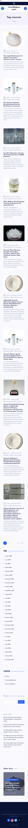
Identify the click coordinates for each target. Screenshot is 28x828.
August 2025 (8, 594)
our (16, 51)
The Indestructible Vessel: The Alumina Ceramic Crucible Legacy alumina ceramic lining (14, 744)
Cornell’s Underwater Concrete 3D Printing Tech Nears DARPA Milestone (14, 154)
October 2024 (9, 632)
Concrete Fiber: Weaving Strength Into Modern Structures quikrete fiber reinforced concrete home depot (12, 253)
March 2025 (8, 613)
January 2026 (8, 575)
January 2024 (8, 655)
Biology (7, 676)
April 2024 (8, 648)
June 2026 (8, 559)
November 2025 (9, 582)
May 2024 (7, 644)
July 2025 (7, 598)
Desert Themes (14, 816)
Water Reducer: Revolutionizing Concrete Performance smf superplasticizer (14, 203)
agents (12, 349)
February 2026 (9, 571)
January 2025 (8, 621)
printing (18, 148)
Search (6, 696)
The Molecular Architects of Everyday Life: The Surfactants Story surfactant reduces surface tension (13, 737)
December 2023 (9, 659)
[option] (14, 784)
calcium (19, 503)
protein (17, 399)
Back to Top (15, 824)
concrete (13, 51)
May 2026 (7, 563)
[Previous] (21, 769)
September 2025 (9, 590)
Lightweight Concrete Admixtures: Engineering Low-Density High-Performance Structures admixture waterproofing (13, 304)
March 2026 (8, 567)
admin (8, 51)
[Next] (23, 769)
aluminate (13, 503)
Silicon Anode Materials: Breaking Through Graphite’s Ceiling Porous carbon (13, 719)
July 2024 (7, 636)
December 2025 (9, 579)
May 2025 (7, 606)
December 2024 (9, 625)
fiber (17, 245)
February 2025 (9, 617)
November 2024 (9, 629)
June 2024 (8, 640)
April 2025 (8, 609)
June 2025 (7, 602)
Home (14, 21)
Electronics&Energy (10, 684)
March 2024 (8, 652)
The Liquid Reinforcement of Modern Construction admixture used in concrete (13, 57)
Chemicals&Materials (10, 680)
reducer (17, 196)
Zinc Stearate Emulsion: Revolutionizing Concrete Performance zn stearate (12, 104)
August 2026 (8, 556)
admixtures (13, 295)
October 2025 (9, 586)
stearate (18, 97)
